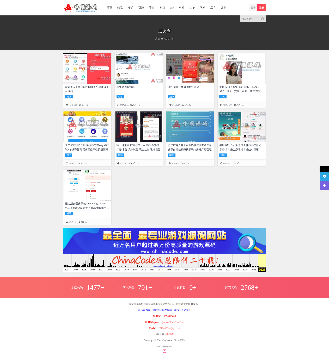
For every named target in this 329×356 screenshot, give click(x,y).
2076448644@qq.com (169, 328)
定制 (224, 7)
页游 (141, 7)
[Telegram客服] (324, 176)
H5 (172, 7)
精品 (120, 7)
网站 (202, 7)
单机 (181, 7)
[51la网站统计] (164, 350)
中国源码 (169, 334)
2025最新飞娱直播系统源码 (183, 87)
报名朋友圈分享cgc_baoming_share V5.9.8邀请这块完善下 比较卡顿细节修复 (87, 207)
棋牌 (162, 7)
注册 (261, 7)
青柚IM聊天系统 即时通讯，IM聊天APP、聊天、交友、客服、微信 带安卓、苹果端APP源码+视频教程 (240, 91)
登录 (253, 7)
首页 (109, 7)
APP (192, 7)
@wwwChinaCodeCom (172, 322)
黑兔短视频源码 (126, 87)
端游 (130, 7)
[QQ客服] (324, 185)
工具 (213, 7)
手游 (152, 7)
